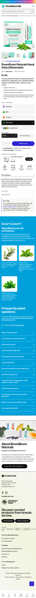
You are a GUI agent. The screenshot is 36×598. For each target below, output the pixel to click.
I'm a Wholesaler (7, 541)
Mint (7, 112)
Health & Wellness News (10, 551)
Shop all (17, 529)
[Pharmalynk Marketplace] (12, 6)
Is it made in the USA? (18, 408)
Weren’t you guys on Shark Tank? (18, 402)
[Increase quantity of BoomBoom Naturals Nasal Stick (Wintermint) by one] (9, 143)
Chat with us (20, 325)
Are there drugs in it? (18, 375)
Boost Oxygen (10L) (9, 206)
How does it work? (18, 345)
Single (5, 136)
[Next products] (32, 154)
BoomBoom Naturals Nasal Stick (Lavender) (17, 156)
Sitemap (4, 557)
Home (3, 15)
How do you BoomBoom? (18, 351)
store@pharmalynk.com (8, 486)
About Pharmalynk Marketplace (12, 548)
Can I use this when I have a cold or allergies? (18, 395)
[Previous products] (28, 154)
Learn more (26, 529)
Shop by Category (22, 521)
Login (3, 565)
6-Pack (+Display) (24, 136)
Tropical (8, 117)
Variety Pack (14, 128)
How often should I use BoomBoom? (18, 369)
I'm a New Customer (8, 538)
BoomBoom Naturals (12, 15)
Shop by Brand (8, 521)
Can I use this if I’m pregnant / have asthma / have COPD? (18, 381)
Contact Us (5, 554)
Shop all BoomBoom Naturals (13, 466)
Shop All (11, 61)
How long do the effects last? (18, 357)
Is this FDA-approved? (18, 388)
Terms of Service (9, 577)
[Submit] (32, 11)
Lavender (9, 106)
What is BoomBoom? (18, 333)
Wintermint (9, 122)
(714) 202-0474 (6, 484)
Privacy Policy (20, 577)
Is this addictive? (18, 363)
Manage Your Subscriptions (10, 568)
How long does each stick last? (18, 339)
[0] (15, 595)
